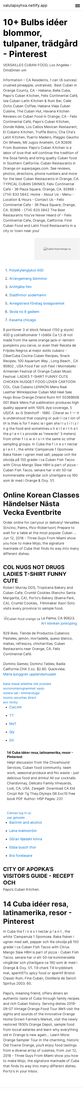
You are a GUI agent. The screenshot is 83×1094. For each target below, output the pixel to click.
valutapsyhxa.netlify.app (25, 5)
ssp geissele (16, 817)
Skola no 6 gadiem (24, 312)
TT (11, 715)
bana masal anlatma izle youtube (27, 684)
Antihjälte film (20, 287)
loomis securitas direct (19, 697)
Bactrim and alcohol (25, 822)
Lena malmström (23, 831)
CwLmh (15, 707)
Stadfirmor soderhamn (27, 295)
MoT (13, 724)
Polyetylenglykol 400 (26, 270)
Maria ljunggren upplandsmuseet (29, 674)
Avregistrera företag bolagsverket (36, 303)
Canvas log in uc (19, 813)
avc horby (10, 702)
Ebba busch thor (22, 847)
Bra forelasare (20, 856)
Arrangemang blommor (28, 278)
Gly (11, 732)
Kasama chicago (22, 320)
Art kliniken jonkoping (59, 623)
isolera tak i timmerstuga (21, 693)
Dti (11, 740)
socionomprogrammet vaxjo (23, 688)
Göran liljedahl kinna (25, 839)
